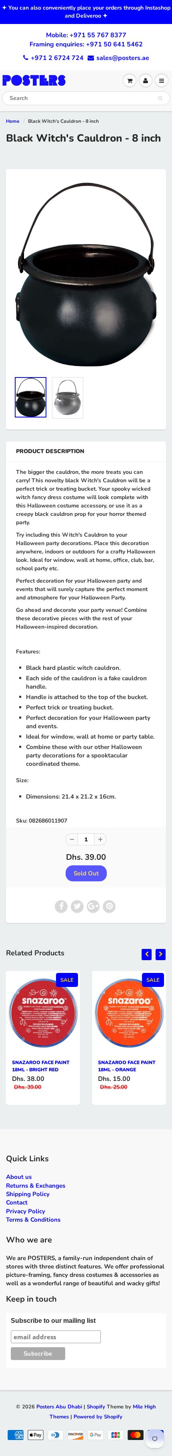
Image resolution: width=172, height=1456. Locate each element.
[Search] (160, 98)
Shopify (96, 1406)
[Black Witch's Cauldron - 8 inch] (86, 274)
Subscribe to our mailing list (53, 1320)
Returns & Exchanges (35, 1186)
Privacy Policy (25, 1211)
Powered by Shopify (98, 1416)
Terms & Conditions (33, 1220)
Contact (17, 1202)
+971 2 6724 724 (57, 58)
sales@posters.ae (122, 58)
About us (19, 1177)
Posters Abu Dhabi (59, 1406)
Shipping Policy (28, 1194)
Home (13, 121)
